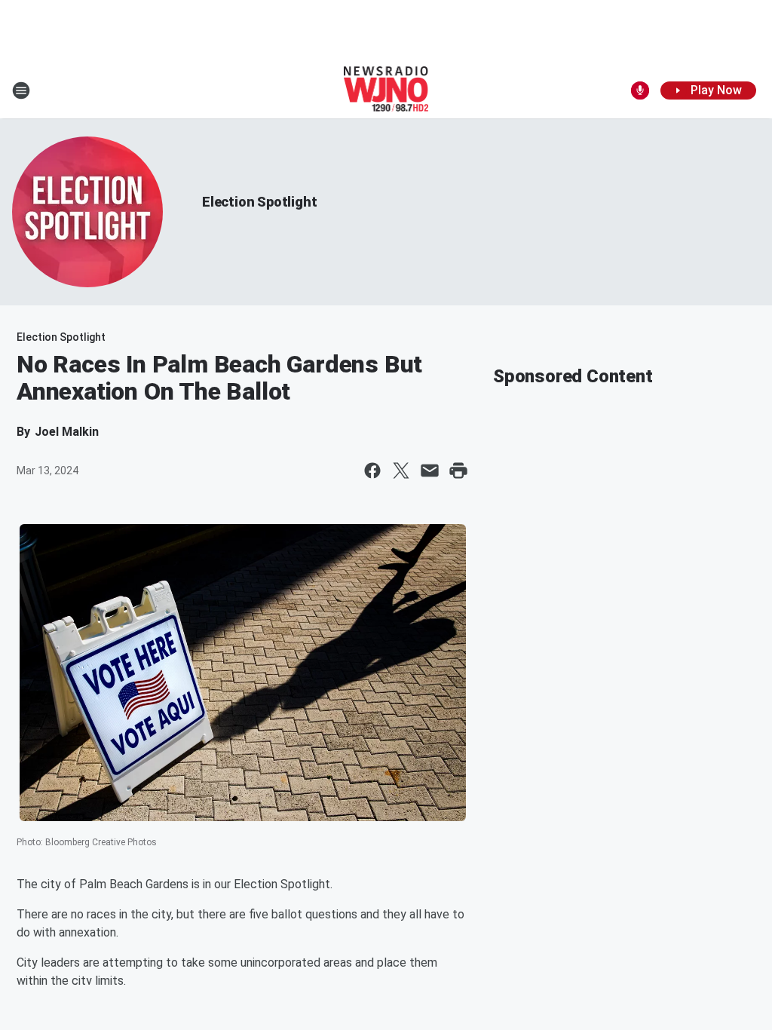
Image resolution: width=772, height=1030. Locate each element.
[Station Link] (386, 90)
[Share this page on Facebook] (372, 470)
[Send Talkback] (640, 90)
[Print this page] (458, 470)
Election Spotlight (259, 202)
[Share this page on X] (401, 470)
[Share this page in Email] (429, 470)
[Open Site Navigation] (21, 90)
